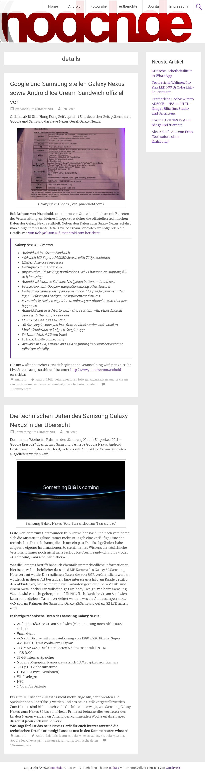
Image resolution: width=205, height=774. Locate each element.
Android (74, 6)
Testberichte (127, 6)
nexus (28, 384)
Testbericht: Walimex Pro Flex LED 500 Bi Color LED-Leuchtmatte (173, 87)
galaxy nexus (104, 379)
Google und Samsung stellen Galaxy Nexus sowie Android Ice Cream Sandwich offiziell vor (67, 92)
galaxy (89, 379)
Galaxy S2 (97, 736)
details (59, 379)
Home (53, 6)
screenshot (55, 384)
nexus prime (37, 740)
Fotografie (99, 6)
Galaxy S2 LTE (115, 736)
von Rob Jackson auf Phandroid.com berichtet (63, 233)
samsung (40, 384)
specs (68, 384)
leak (24, 740)
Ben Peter (68, 109)
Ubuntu (153, 6)
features (71, 379)
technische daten (84, 384)
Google (15, 740)
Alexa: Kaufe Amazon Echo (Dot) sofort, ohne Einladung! (172, 136)
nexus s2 (53, 740)
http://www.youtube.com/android (95, 370)
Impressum (178, 6)
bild (50, 379)
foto (81, 379)
